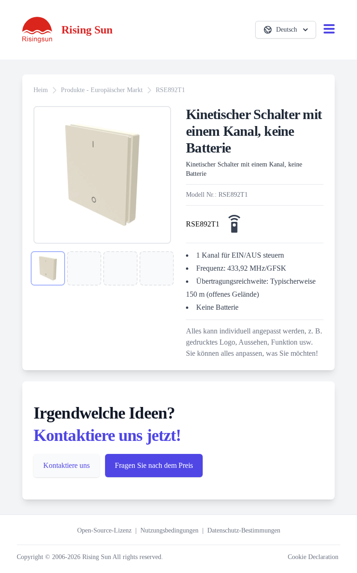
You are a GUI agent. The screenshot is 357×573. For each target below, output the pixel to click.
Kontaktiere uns (66, 465)
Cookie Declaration (313, 556)
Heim (40, 90)
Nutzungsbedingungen (169, 530)
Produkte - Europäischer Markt (102, 90)
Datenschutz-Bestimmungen (243, 530)
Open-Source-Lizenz (104, 530)
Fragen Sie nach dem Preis (154, 465)
